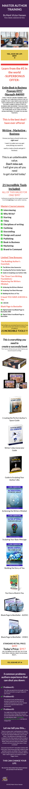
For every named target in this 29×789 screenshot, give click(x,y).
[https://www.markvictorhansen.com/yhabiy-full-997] (14, 363)
